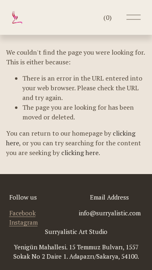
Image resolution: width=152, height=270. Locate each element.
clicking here (79, 152)
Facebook (22, 213)
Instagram (23, 222)
